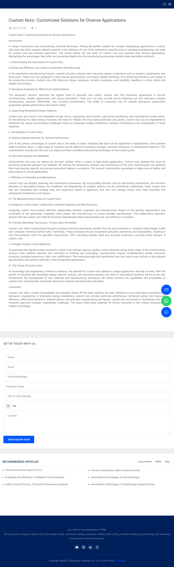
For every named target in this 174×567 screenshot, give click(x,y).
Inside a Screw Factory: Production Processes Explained (36, 484)
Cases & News (145, 461)
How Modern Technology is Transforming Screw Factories (123, 484)
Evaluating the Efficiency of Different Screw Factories (34, 477)
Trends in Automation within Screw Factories (115, 470)
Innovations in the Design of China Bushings (115, 477)
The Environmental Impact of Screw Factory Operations (24, 469)
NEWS (158, 461)
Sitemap (120, 560)
